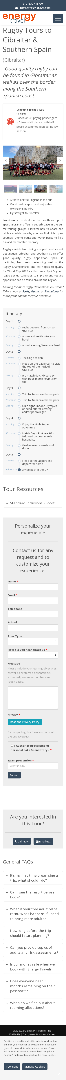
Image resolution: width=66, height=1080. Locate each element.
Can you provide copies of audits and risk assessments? (34, 949)
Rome (35, 291)
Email (11, 595)
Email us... (45, 841)
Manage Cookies (34, 1066)
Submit (14, 775)
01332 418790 (34, 3)
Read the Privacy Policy (24, 722)
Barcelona (51, 291)
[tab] (33, 503)
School (12, 622)
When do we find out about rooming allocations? (32, 1005)
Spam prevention (20, 760)
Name (12, 581)
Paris (25, 291)
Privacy (13, 714)
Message (14, 663)
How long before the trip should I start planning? (30, 933)
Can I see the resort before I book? (33, 894)
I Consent (12, 1066)
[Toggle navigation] (58, 18)
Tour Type (15, 636)
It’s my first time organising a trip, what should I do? (34, 877)
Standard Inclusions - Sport (32, 503)
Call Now (23, 841)
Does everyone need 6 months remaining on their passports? (32, 986)
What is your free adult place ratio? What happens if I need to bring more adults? (34, 914)
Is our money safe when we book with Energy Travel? (32, 966)
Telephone (15, 609)
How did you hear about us (26, 650)
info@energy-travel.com (35, 7)
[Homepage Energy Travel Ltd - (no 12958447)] (19, 18)
